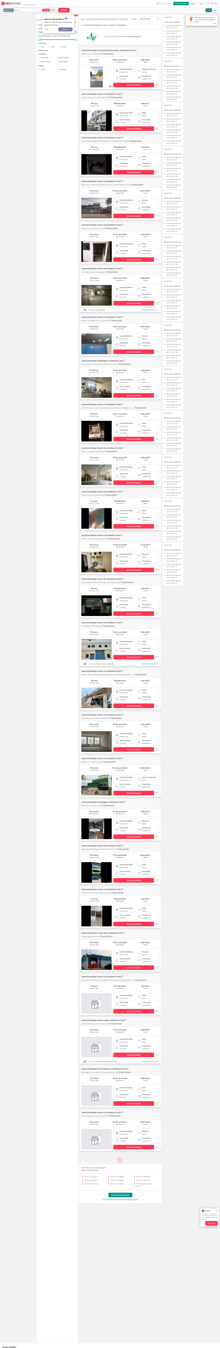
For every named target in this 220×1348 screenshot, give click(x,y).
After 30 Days (63, 62)
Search (64, 10)
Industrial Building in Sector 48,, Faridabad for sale (101, 579)
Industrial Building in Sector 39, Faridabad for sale (101, 268)
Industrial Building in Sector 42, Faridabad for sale (101, 715)
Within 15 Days (64, 57)
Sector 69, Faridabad (91, 1184)
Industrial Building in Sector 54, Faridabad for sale (101, 137)
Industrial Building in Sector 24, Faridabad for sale (101, 181)
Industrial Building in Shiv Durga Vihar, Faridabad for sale (103, 1069)
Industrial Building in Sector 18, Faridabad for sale (101, 622)
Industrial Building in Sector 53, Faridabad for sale (101, 1112)
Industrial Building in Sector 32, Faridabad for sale (101, 758)
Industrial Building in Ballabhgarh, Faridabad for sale (102, 361)
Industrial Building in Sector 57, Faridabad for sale (101, 317)
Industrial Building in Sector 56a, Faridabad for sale (101, 933)
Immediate (44, 57)
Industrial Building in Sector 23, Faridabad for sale (101, 94)
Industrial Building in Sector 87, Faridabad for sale (101, 404)
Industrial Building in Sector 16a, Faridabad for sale (101, 448)
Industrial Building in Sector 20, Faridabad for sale (101, 225)
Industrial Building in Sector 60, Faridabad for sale (101, 845)
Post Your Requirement (120, 1195)
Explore (64, 29)
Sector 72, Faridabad (91, 1177)
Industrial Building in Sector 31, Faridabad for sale (101, 889)
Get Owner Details (134, 85)
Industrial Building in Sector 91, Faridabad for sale (101, 976)
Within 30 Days (46, 62)
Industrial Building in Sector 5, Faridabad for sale (100, 535)
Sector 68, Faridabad (91, 1180)
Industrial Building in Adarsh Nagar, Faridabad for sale (102, 1020)
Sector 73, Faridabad (117, 1177)
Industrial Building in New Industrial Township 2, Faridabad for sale (107, 50)
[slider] (39, 32)
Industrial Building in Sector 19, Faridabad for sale (101, 671)
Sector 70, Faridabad (143, 1177)
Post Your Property (181, 4)
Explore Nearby (108, 54)
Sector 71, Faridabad (117, 1184)
